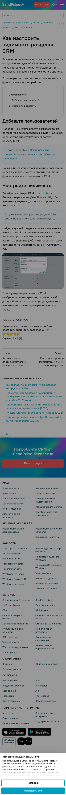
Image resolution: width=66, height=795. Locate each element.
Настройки (33, 782)
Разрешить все (33, 790)
